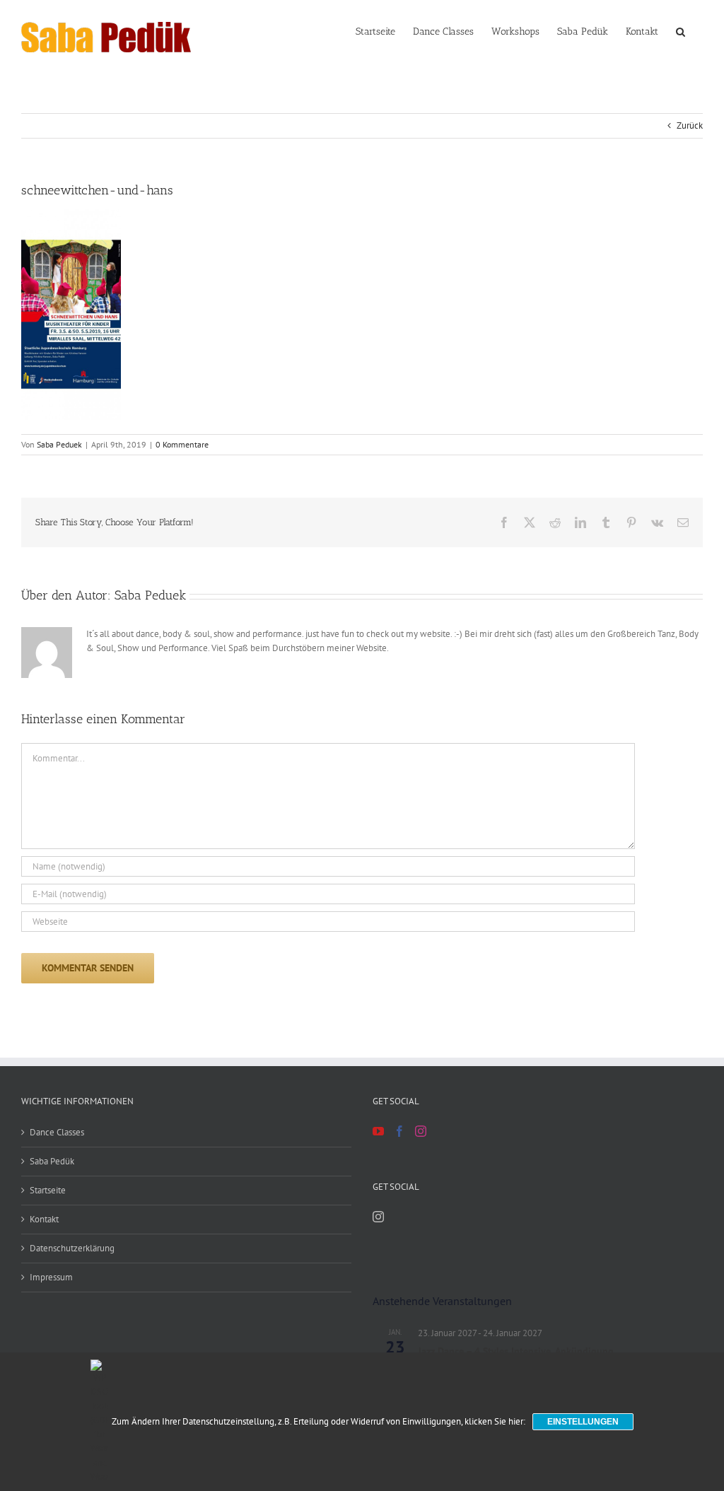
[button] (680, 30)
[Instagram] (420, 1131)
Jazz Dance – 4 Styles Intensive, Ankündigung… (519, 1351)
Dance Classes (57, 1132)
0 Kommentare (182, 444)
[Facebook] (399, 1131)
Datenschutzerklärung (72, 1248)
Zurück (690, 125)
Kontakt (44, 1219)
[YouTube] (378, 1131)
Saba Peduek (59, 444)
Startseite (48, 1190)
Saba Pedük (52, 1161)
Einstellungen (583, 1422)
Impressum (51, 1277)
